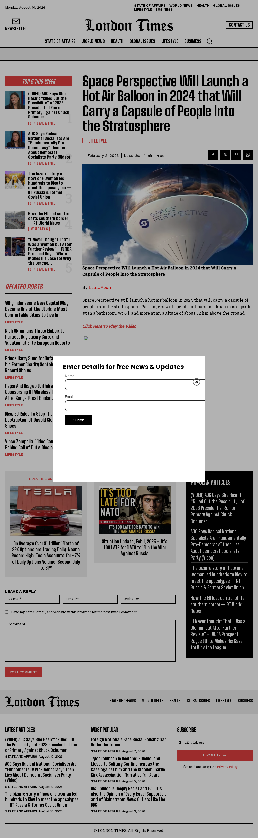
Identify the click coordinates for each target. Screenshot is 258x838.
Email (69, 396)
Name (70, 376)
